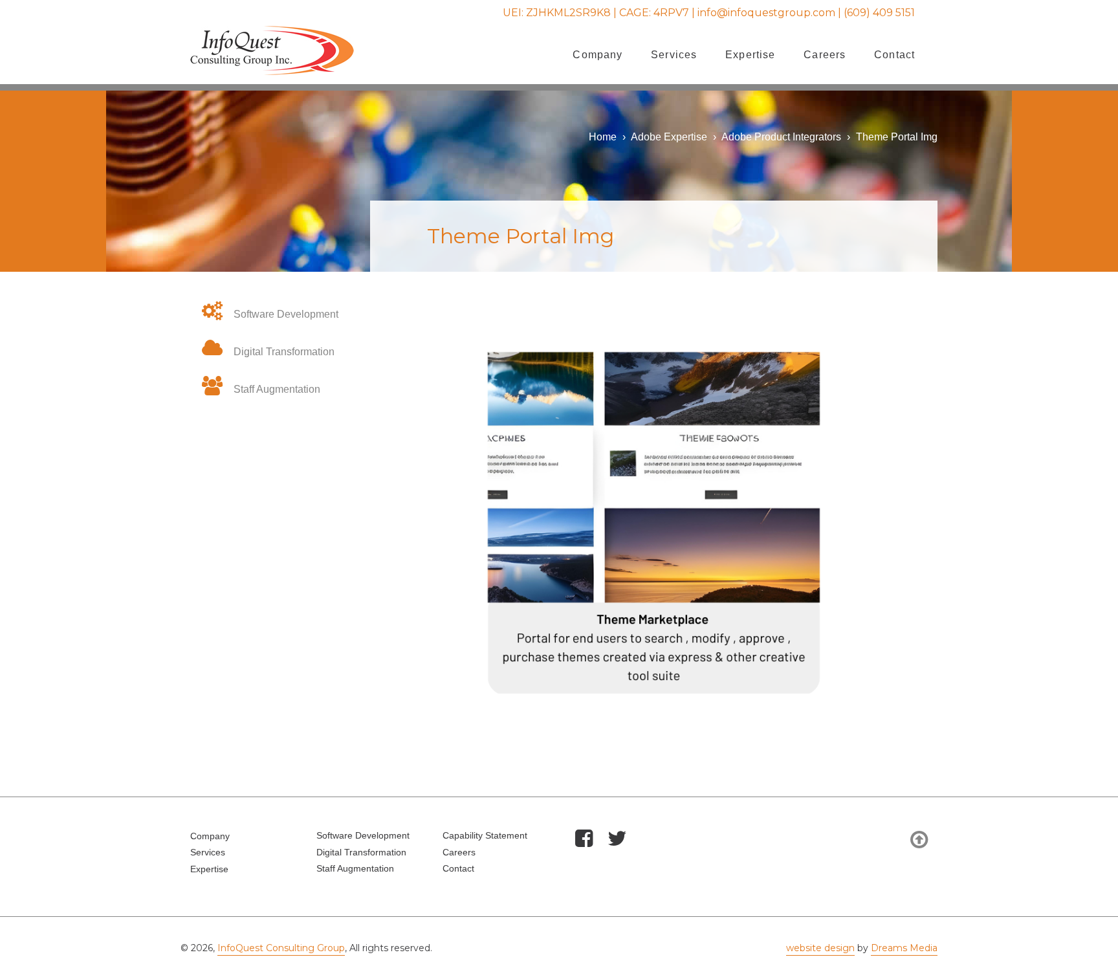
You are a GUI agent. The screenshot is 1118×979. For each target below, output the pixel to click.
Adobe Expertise (669, 136)
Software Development (286, 314)
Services (674, 54)
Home (603, 136)
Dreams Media (904, 948)
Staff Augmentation (277, 389)
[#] (584, 840)
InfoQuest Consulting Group (281, 948)
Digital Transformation (284, 351)
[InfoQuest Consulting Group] (272, 68)
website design (820, 948)
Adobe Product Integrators (781, 136)
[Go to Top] (919, 839)
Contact (894, 54)
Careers (825, 54)
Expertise (750, 54)
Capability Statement (485, 835)
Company (597, 54)
